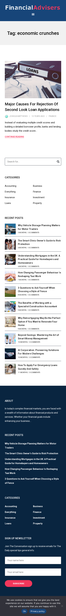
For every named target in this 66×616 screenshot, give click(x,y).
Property (37, 203)
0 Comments (33, 232)
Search (58, 162)
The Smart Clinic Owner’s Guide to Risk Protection (31, 453)
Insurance (10, 197)
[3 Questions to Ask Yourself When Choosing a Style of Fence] (10, 292)
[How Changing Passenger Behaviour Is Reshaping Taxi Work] (10, 277)
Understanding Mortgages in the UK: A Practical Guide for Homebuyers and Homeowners (39, 259)
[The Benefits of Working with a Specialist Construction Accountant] (10, 307)
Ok (24, 611)
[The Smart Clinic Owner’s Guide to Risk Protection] (10, 245)
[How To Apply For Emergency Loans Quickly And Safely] (10, 369)
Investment (39, 197)
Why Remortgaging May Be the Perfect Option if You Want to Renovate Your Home (39, 321)
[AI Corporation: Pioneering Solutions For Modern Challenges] (10, 354)
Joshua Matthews (18, 116)
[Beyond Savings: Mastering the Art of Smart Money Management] (10, 339)
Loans (8, 203)
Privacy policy (38, 611)
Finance (52, 116)
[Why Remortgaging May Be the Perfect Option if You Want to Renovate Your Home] (10, 322)
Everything (10, 191)
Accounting (10, 186)
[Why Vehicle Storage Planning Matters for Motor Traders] (10, 229)
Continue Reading (14, 137)
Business (37, 186)
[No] (62, 606)
